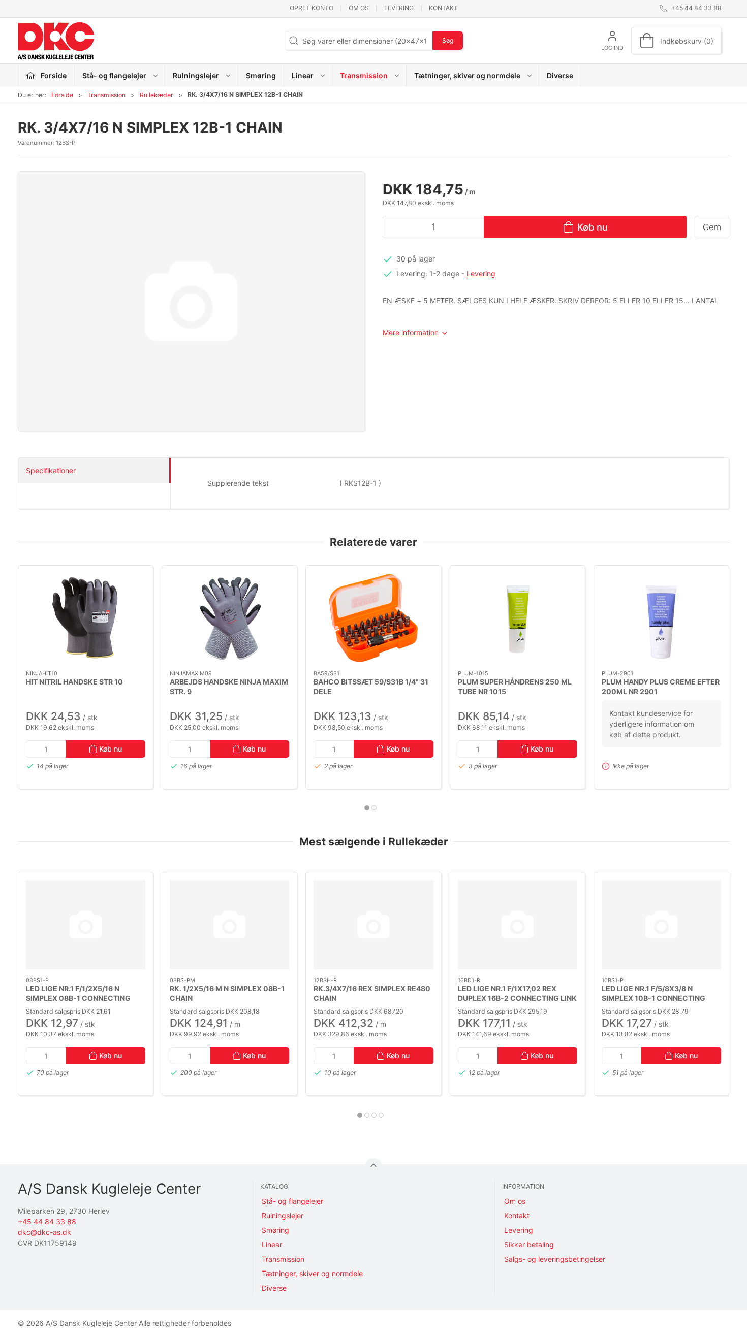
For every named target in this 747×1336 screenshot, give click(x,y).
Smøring (261, 75)
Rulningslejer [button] (196, 75)
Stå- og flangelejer (292, 1201)
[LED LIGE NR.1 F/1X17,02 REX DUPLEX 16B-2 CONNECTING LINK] (517, 924)
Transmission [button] (364, 75)
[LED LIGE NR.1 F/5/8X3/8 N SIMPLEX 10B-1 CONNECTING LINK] (661, 924)
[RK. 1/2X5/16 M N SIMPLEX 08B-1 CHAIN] (229, 924)
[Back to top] (373, 1167)
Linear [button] (303, 75)
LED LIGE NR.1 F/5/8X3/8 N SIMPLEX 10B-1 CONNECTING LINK (653, 998)
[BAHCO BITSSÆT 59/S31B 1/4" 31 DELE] (373, 618)
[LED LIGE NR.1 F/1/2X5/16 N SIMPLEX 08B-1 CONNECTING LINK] (85, 924)
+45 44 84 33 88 (47, 1221)
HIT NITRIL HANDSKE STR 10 (74, 681)
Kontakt (443, 8)
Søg (447, 40)
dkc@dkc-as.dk (44, 1232)
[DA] (56, 40)
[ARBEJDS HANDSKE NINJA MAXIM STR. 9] (229, 618)
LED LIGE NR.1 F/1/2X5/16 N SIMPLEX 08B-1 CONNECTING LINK (78, 998)
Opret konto (311, 8)
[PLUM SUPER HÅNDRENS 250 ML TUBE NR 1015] (517, 618)
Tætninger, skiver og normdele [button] (467, 75)
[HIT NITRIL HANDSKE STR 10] (85, 618)
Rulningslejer (282, 1215)
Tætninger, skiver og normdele (312, 1273)
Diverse (560, 75)
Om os (359, 8)
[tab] (366, 807)
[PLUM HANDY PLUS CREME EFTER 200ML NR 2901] (661, 618)
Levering (399, 8)
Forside (62, 95)
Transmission (106, 95)
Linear (272, 1244)
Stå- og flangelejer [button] (114, 75)
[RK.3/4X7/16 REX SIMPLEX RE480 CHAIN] (373, 924)
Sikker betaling (529, 1244)
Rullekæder (156, 95)
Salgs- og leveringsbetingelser (554, 1259)
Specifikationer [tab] (51, 470)
